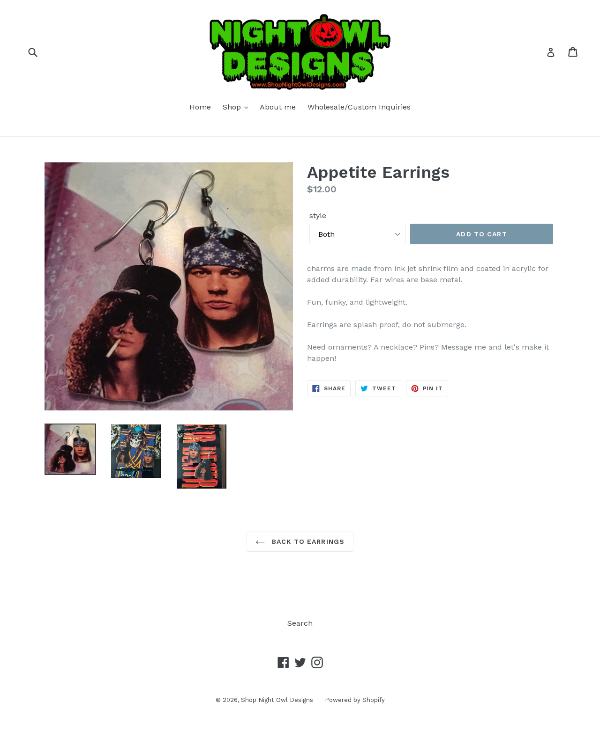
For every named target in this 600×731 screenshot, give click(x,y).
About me (278, 106)
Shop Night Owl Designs (277, 699)
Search (300, 623)
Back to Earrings (307, 541)
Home (200, 106)
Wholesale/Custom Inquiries (359, 106)
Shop (233, 106)
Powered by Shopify (355, 699)
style (317, 215)
